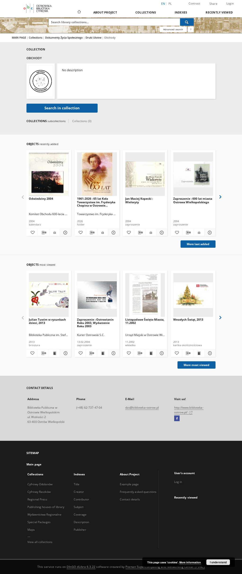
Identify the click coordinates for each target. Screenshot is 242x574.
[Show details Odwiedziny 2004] (64, 233)
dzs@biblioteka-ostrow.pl (142, 408)
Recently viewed (219, 12)
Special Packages (39, 522)
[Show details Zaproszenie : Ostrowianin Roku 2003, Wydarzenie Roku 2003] (113, 353)
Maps (31, 530)
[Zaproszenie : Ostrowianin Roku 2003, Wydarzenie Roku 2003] (97, 295)
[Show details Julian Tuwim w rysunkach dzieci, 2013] (64, 353)
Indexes (181, 12)
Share (213, 4)
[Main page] (78, 12)
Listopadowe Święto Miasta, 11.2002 (144, 321)
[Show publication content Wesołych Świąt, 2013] (198, 353)
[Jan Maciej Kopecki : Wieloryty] (145, 174)
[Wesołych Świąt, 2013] (193, 295)
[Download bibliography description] (43, 233)
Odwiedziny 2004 (41, 199)
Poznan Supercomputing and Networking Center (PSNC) (165, 567)
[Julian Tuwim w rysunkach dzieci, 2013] (49, 295)
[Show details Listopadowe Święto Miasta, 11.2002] (161, 353)
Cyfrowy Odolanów (39, 484)
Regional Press (37, 499)
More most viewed (196, 365)
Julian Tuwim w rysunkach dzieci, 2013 (47, 321)
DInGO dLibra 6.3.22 (81, 567)
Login (230, 3)
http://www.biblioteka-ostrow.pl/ (188, 410)
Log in (178, 482)
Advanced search (173, 29)
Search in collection (62, 108)
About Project (105, 12)
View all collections (39, 542)
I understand (218, 562)
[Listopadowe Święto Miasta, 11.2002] (145, 295)
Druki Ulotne (94, 37)
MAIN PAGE (19, 37)
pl (170, 3)
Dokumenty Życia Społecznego (64, 37)
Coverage (80, 514)
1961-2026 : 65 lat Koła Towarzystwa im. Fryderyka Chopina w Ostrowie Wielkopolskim (96, 202)
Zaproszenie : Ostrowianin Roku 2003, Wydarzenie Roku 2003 (95, 323)
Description (81, 522)
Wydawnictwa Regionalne (44, 514)
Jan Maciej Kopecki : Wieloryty (139, 200)
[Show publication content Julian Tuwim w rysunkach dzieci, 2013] (54, 353)
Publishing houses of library (45, 507)
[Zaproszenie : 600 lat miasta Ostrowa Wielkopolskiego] (193, 174)
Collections (145, 12)
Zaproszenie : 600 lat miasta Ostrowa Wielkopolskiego (192, 200)
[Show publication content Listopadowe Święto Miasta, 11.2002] (150, 353)
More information (190, 562)
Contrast (194, 3)
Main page (33, 464)
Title (77, 484)
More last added (198, 244)
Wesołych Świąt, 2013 (188, 320)
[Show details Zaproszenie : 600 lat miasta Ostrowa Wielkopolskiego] (209, 233)
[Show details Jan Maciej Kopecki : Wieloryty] (161, 233)
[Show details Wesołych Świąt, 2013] (209, 353)
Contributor (81, 499)
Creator (79, 492)
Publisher (80, 530)
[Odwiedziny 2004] (49, 174)
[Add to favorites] (32, 233)
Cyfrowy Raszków (39, 492)
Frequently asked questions (138, 492)
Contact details (130, 499)
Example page (129, 484)
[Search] (187, 22)
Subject (79, 507)
